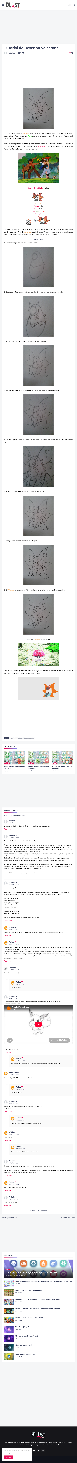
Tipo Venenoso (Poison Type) (26, 1336)
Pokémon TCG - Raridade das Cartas (29, 1318)
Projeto (13, 738)
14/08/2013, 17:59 (14, 1163)
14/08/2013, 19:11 (20, 984)
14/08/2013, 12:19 (13, 823)
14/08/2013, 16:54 (14, 1103)
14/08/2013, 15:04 (14, 1075)
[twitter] (38, 1450)
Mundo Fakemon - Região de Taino (14, 767)
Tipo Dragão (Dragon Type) (25, 1354)
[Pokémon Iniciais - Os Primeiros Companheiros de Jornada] (9, 1311)
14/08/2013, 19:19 (20, 1148)
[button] (3, 5)
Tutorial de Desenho (26, 738)
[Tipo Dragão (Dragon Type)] (9, 1356)
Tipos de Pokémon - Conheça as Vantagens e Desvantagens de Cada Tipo (43, 1281)
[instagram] (43, 1450)
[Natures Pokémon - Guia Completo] (9, 1292)
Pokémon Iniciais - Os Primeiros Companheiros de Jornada (37, 1309)
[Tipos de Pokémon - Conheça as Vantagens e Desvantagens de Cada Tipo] (9, 1283)
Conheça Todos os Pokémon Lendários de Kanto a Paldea (37, 1299)
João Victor (14, 1073)
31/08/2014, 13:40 (14, 1199)
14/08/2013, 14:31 (13, 929)
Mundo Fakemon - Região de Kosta (62, 767)
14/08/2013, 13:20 (14, 884)
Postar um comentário (38, 1210)
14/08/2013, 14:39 (14, 944)
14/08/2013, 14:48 (14, 970)
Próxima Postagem (67, 1218)
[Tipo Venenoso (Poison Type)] (9, 1338)
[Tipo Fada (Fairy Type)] (9, 1329)
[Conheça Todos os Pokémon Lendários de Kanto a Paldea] (9, 1302)
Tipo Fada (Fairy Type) (23, 1327)
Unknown (13, 927)
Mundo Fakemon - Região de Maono (38, 767)
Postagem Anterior (10, 1218)
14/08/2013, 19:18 (20, 1120)
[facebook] (34, 1450)
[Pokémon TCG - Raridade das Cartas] (9, 1320)
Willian (12, 1132)
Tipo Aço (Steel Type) (23, 1345)
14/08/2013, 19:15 (20, 1060)
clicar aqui (41, 146)
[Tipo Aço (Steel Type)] (9, 1347)
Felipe (11, 942)
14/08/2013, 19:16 (20, 1089)
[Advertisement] (38, 27)
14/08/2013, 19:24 (14, 1184)
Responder (8, 829)
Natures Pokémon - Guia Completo (28, 1290)
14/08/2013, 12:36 (14, 838)
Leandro (12, 968)
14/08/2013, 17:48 (14, 1134)
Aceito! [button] (8, 1457)
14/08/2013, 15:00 (14, 998)
